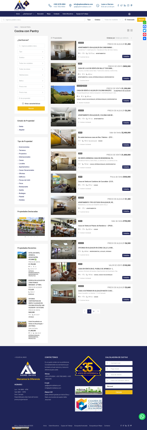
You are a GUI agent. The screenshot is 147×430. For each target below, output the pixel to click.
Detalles (126, 56)
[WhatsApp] (145, 22)
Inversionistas (24, 147)
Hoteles (22, 200)
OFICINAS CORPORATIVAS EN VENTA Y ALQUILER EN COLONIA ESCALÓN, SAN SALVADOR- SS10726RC (36, 303)
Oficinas (22, 173)
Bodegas (22, 193)
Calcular (119, 392)
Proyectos (23, 154)
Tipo (89, 20)
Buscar (141, 20)
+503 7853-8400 (59, 7)
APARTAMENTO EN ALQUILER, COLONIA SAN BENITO (97, 115)
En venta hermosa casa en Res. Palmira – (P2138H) (97, 137)
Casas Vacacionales (26, 170)
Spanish (18, 428)
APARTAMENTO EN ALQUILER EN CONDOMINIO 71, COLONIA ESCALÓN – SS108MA (108, 47)
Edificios (22, 177)
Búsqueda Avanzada (80, 425)
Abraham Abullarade (84, 102)
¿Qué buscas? (27, 14)
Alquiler (81, 42)
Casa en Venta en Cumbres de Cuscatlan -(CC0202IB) (98, 181)
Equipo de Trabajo (82, 14)
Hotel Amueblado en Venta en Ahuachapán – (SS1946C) (36, 324)
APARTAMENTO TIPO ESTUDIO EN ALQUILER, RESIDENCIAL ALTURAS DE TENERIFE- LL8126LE (112, 202)
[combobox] (112, 20)
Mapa (48, 14)
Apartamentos (24, 167)
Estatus (97, 20)
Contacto (57, 14)
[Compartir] (145, 38)
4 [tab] (35, 238)
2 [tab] (29, 238)
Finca (21, 183)
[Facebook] (145, 26)
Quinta (21, 190)
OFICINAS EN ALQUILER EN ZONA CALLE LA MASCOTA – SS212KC (102, 248)
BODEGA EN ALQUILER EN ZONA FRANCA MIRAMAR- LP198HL (36, 283)
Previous (21, 225)
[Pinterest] (145, 34)
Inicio (18, 14)
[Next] (98, 311)
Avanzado (130, 20)
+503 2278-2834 (59, 4)
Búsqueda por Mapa (95, 425)
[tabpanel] (31, 225)
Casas (21, 160)
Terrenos (22, 150)
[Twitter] (145, 30)
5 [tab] (38, 238)
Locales (22, 164)
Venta (80, 63)
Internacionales (24, 157)
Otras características (32, 104)
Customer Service (84, 57)
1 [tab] (26, 238)
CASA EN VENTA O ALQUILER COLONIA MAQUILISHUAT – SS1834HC (101, 90)
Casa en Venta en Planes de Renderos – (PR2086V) (97, 226)
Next (42, 225)
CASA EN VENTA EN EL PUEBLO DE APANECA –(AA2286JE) (99, 269)
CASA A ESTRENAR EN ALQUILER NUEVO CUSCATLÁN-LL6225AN (101, 291)
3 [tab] (32, 238)
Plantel (21, 197)
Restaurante (23, 187)
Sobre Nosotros (68, 14)
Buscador (40, 14)
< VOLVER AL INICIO (20, 357)
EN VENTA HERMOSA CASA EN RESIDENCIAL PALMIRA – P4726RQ (102, 158)
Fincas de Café (24, 180)
